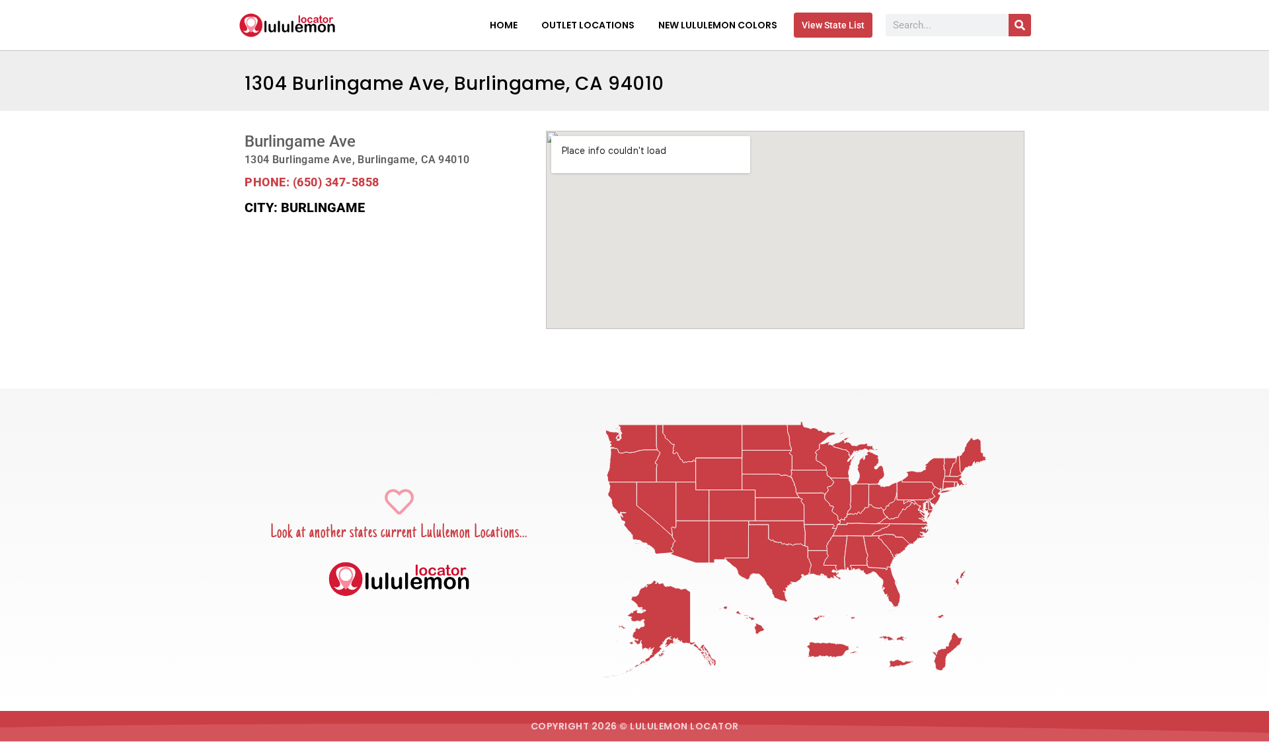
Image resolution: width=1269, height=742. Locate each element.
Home (504, 25)
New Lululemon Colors (717, 25)
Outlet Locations (587, 25)
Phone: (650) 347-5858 (312, 182)
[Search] (1020, 25)
